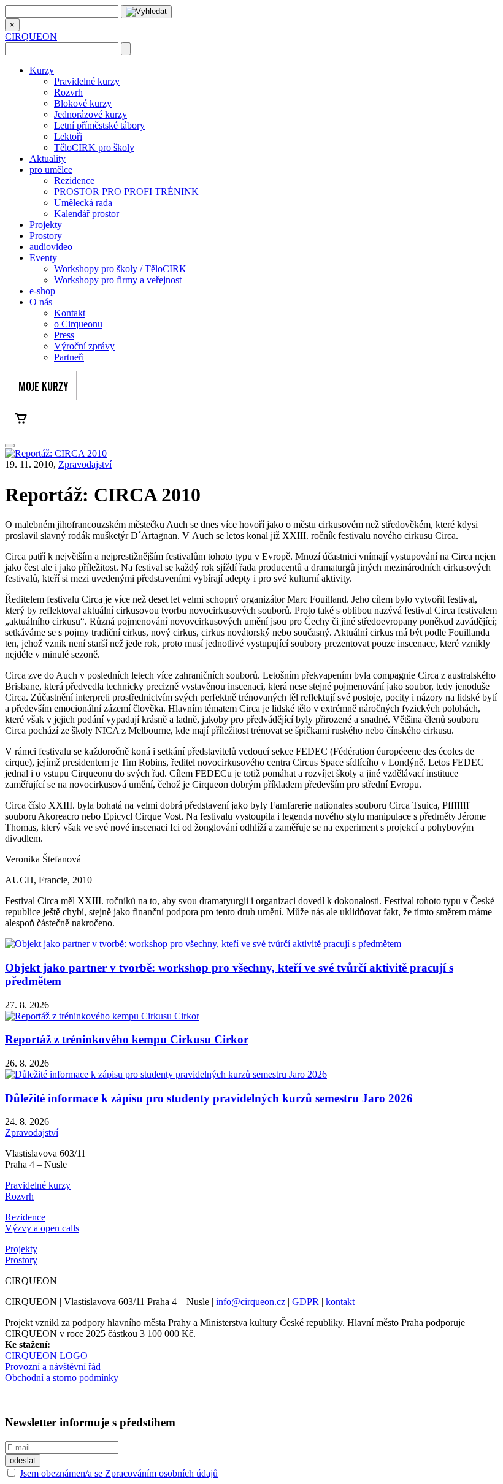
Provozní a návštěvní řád (53, 1366)
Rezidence (74, 180)
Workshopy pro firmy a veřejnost (118, 280)
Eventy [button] (43, 258)
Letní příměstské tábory (99, 125)
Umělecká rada (83, 202)
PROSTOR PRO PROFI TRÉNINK (126, 191)
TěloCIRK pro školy (94, 147)
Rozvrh (68, 92)
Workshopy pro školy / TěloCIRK (120, 269)
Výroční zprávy (84, 346)
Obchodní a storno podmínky (61, 1377)
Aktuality (47, 158)
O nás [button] (40, 302)
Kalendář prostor (86, 213)
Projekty (45, 224)
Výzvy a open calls (42, 1228)
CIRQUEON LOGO (46, 1355)
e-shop (42, 291)
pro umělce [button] (50, 169)
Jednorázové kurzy (90, 114)
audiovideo (50, 247)
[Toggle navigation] (10, 445)
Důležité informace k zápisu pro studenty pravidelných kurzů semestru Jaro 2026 (209, 1098)
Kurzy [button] (41, 70)
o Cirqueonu (78, 324)
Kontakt (69, 313)
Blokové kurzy (83, 103)
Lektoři (68, 136)
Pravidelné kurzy (87, 81)
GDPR (305, 1301)
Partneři (69, 357)
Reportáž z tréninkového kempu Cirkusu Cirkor (126, 1039)
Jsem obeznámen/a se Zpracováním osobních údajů (119, 1473)
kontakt (340, 1301)
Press (64, 335)
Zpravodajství (85, 464)
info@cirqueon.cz (250, 1301)
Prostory (45, 235)
